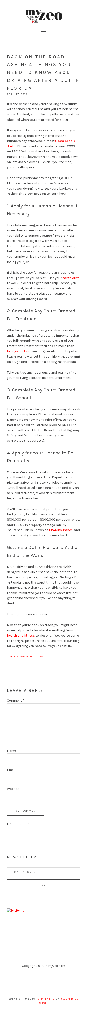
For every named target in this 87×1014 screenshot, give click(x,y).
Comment (15, 700)
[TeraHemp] (15, 910)
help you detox (18, 351)
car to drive (70, 278)
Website (13, 789)
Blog (40, 656)
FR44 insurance (61, 530)
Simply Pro (46, 999)
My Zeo (43, 16)
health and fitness (21, 635)
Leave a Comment (20, 656)
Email (11, 770)
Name (11, 751)
